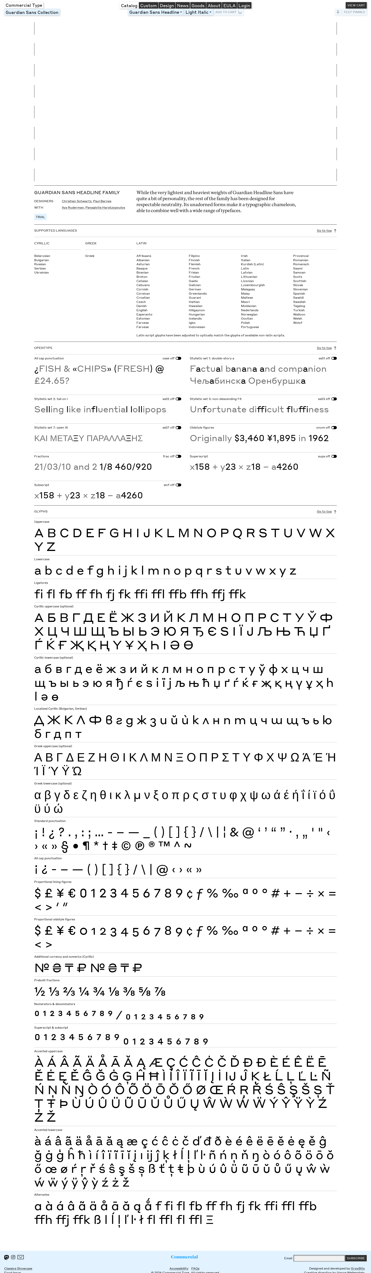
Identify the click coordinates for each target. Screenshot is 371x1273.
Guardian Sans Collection (32, 12)
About (214, 5)
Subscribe (356, 1258)
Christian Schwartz (77, 201)
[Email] (20, 1257)
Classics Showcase (18, 1268)
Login (244, 5)
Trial (40, 217)
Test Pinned (354, 12)
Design (167, 5)
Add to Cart (226, 12)
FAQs (195, 1268)
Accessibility (178, 1268)
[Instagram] (13, 1257)
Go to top (324, 230)
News (183, 5)
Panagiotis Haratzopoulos (105, 207)
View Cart (356, 5)
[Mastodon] (6, 1257)
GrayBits (358, 1268)
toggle (181, 12)
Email (288, 1258)
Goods (198, 5)
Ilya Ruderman (73, 207)
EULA (229, 5)
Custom (148, 5)
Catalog (129, 5)
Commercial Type (24, 5)
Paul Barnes (102, 201)
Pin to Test (338, 12)
